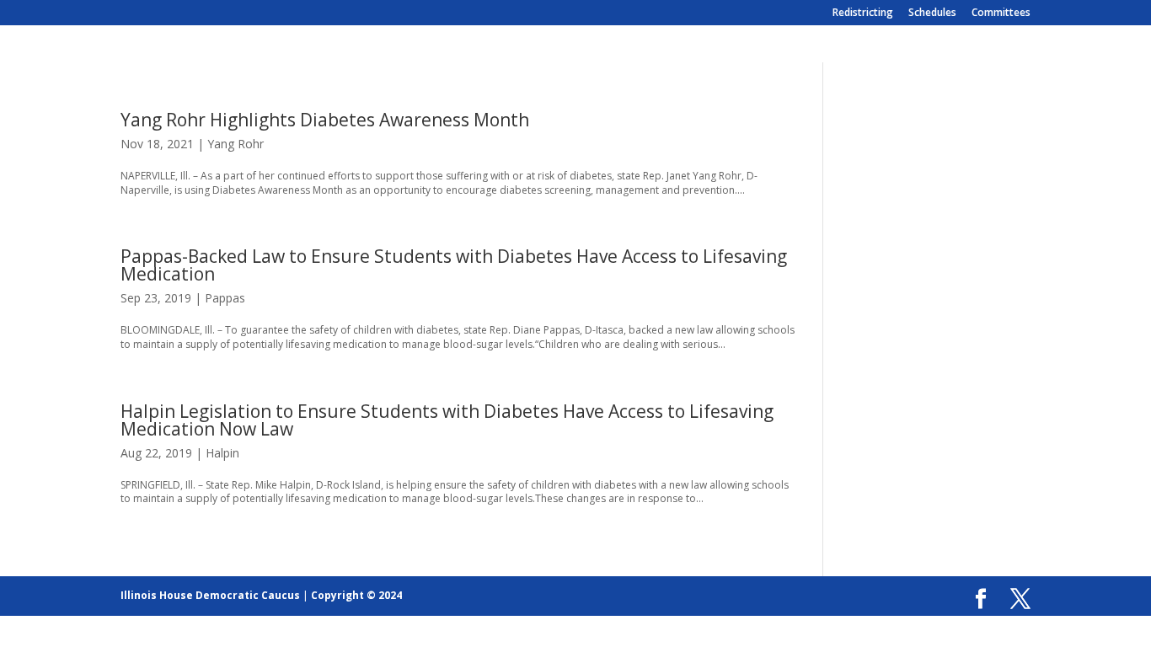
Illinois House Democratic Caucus (210, 595)
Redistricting (862, 13)
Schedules (932, 13)
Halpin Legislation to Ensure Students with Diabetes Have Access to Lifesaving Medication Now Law (447, 420)
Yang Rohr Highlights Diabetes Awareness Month (324, 119)
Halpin (222, 453)
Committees (1001, 13)
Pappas (225, 298)
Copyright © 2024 (356, 595)
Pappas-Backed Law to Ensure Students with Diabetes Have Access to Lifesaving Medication (453, 265)
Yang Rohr (235, 144)
